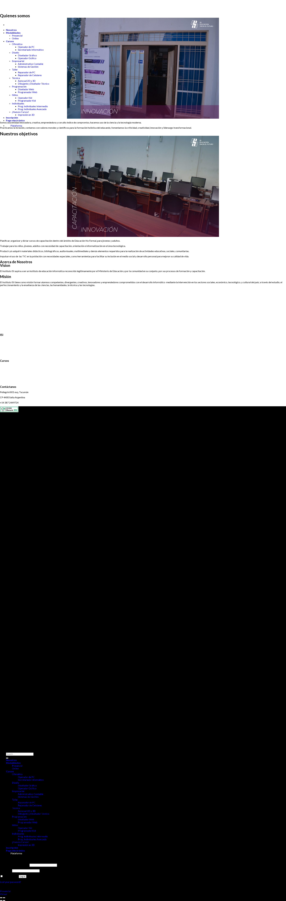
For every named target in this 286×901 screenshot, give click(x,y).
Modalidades (13, 32)
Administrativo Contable (30, 63)
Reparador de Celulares (30, 75)
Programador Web (27, 92)
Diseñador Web (26, 89)
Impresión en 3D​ (26, 114)
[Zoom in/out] (4, 897)
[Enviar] (7, 758)
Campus (4, 376)
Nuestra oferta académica (13, 366)
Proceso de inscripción (11, 371)
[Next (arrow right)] (4, 900)
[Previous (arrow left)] (1, 900)
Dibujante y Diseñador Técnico (33, 83)
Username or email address (14, 864)
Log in (22, 876)
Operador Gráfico (27, 58)
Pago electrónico (15, 120)
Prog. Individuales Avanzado (32, 109)
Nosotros (11, 29)
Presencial (17, 35)
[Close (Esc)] (1, 897)
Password (6, 870)
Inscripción (12, 117)
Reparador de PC (26, 72)
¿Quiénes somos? (9, 340)
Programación (19, 86)
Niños (15, 94)
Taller (15, 69)
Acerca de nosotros (10, 350)
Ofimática (17, 44)
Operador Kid (25, 97)
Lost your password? (10, 881)
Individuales (18, 103)
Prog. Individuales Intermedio (33, 106)
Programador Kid (27, 100)
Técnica (16, 78)
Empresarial (18, 61)
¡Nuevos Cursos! (20, 111)
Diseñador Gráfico (27, 55)
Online (15, 38)
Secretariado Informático (31, 49)
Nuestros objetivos (10, 345)
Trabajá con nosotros (11, 355)
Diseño (15, 52)
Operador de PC (26, 46)
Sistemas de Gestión (28, 66)
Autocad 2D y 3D (26, 80)
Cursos (10, 41)
